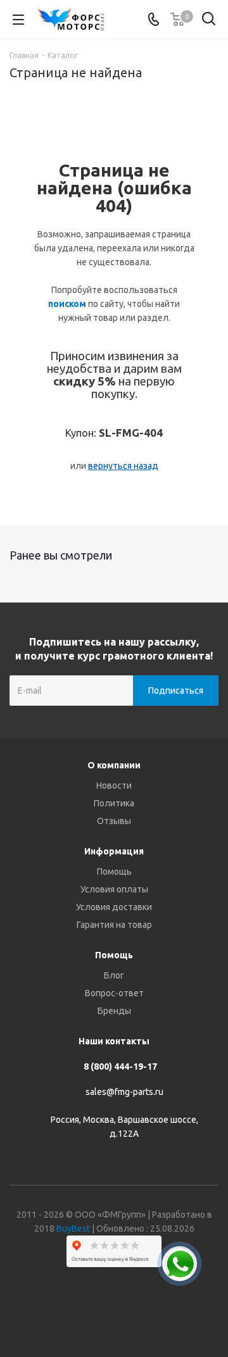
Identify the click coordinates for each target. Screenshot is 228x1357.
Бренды (114, 1011)
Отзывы (114, 821)
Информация (114, 851)
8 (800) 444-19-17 (120, 1066)
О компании (114, 765)
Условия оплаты (114, 889)
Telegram (98, 1312)
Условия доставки (114, 907)
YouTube (129, 1312)
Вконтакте (66, 1312)
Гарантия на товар (114, 925)
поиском (67, 304)
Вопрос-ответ (114, 993)
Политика (114, 803)
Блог (114, 975)
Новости (114, 785)
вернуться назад (123, 466)
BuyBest (73, 1228)
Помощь (114, 871)
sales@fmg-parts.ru (124, 1092)
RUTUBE (161, 1312)
